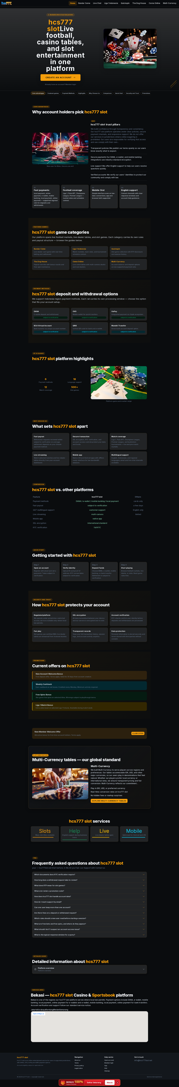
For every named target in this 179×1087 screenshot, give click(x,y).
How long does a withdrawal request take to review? (55, 880)
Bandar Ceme (84, 3)
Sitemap (107, 1071)
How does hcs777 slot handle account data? (52, 896)
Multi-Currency (169, 3)
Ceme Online (154, 3)
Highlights (81, 93)
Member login (108, 1063)
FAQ (105, 1068)
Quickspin (125, 3)
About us (77, 1060)
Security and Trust (132, 93)
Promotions (146, 93)
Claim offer (137, 733)
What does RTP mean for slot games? (49, 885)
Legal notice (79, 1068)
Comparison (107, 93)
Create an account (59, 77)
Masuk (110, 1082)
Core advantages (38, 93)
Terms (77, 1063)
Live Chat (97, 3)
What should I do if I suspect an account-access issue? (57, 929)
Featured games (53, 93)
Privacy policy (79, 1065)
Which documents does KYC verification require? (54, 874)
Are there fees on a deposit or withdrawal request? (55, 913)
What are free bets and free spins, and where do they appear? (60, 924)
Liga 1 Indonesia (111, 3)
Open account (109, 1060)
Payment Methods (68, 93)
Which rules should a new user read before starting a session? (60, 918)
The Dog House (139, 3)
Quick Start (119, 93)
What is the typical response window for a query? (54, 935)
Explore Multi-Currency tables (109, 801)
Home (72, 3)
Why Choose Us (94, 93)
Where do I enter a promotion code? (49, 891)
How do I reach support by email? (48, 902)
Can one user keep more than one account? (52, 907)
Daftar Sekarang (94, 1082)
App (105, 1065)
